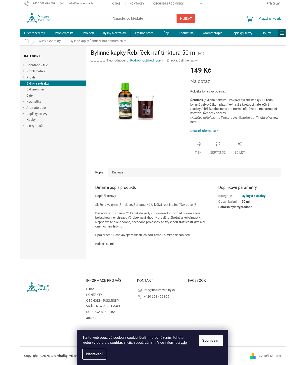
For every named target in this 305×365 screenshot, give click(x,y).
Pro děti (31, 77)
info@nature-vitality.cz (159, 290)
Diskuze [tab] (117, 172)
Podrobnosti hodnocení (146, 60)
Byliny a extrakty (37, 83)
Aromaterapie (36, 107)
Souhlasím (210, 340)
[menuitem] (35, 33)
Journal (91, 318)
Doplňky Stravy (36, 114)
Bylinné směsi (35, 89)
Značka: (182, 60)
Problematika (35, 71)
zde (184, 342)
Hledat (186, 18)
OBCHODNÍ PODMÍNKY (168, 3)
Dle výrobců (34, 126)
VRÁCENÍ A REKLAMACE (103, 306)
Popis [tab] (99, 172)
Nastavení (94, 354)
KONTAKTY (137, 3)
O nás (116, 3)
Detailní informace (203, 131)
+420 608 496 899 (156, 296)
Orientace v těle (37, 65)
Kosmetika (33, 101)
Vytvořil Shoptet (270, 356)
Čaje (29, 95)
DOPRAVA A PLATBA (100, 312)
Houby (31, 119)
